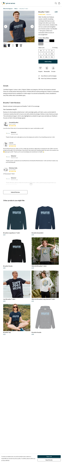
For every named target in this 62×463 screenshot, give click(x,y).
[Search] (55, 3)
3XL (41, 57)
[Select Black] (51, 40)
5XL (52, 57)
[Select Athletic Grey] (40, 44)
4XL (46, 57)
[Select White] (46, 40)
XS (41, 50)
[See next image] (32, 26)
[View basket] (59, 3)
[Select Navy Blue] (40, 40)
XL (46, 53)
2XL (52, 53)
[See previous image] (5, 26)
